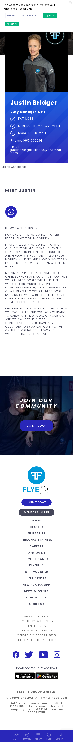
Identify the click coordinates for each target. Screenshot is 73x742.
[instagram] (57, 654)
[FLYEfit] (36, 480)
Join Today (36, 426)
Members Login (36, 512)
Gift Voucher (36, 572)
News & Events (36, 591)
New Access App (36, 585)
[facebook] (16, 654)
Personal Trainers (36, 540)
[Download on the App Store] (25, 675)
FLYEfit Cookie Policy (37, 621)
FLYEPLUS (36, 565)
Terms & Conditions (36, 630)
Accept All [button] (12, 23)
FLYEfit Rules (36, 626)
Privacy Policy (36, 616)
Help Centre (36, 578)
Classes (36, 527)
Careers (36, 546)
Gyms (36, 520)
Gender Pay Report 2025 (36, 635)
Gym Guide (36, 553)
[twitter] (29, 654)
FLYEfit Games (36, 559)
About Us (36, 604)
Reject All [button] (49, 15)
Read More (26, 9)
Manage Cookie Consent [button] (22, 15)
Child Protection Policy (36, 640)
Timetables (36, 533)
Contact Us (36, 597)
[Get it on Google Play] (46, 675)
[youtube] (43, 654)
